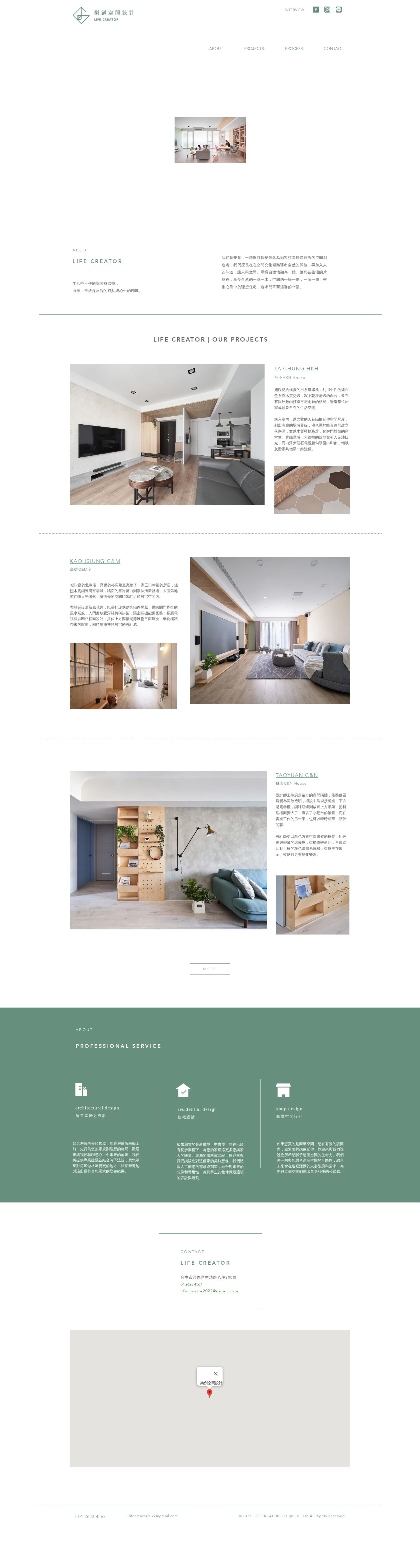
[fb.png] (316, 10)
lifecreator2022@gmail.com (209, 1290)
